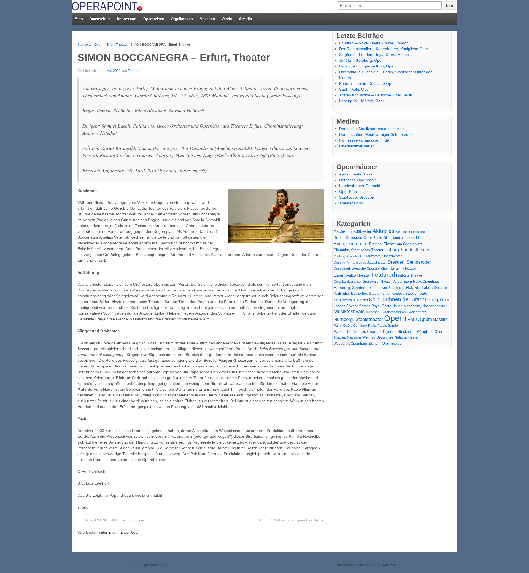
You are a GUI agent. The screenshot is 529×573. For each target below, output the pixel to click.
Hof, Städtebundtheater (426, 287)
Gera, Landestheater (347, 281)
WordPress (389, 565)
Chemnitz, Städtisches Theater (358, 250)
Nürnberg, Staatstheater (358, 319)
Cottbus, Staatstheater (349, 256)
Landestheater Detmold (359, 185)
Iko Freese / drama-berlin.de (364, 140)
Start (79, 19)
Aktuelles (383, 231)
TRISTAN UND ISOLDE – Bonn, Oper (114, 520)
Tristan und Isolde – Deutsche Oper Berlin (375, 95)
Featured (383, 274)
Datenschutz (100, 19)
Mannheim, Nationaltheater (425, 306)
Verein (227, 19)
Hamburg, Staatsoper (352, 287)
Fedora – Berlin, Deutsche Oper (367, 83)
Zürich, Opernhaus (385, 343)
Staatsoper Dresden (356, 197)
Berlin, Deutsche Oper (353, 237)
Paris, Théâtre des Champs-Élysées (365, 331)
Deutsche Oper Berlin (358, 180)
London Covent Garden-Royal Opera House (368, 306)
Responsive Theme (351, 565)
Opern (99, 45)
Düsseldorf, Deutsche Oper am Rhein (362, 269)
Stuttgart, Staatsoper (347, 337)
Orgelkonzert (182, 19)
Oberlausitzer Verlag (357, 146)
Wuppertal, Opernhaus (351, 343)
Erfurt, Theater (117, 45)
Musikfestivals (349, 311)
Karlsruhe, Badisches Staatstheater (362, 293)
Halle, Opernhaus (426, 281)
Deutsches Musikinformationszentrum (372, 128)
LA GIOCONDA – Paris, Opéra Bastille (287, 520)
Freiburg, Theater (409, 275)
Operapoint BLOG (154, 565)
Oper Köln (348, 191)
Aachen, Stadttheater (352, 231)
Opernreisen (153, 19)
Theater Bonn (351, 203)
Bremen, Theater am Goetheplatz (395, 244)
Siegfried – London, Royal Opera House (374, 54)
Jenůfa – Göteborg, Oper (361, 60)
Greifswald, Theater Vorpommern (387, 281)
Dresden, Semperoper (409, 262)
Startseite (84, 45)
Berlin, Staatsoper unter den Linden (400, 237)
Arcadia (245, 19)
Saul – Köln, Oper (354, 89)
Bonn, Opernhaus (351, 243)
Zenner (133, 71)
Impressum (126, 19)
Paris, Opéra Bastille (427, 319)
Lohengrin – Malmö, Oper (361, 101)
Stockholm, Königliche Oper (420, 331)
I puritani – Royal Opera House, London (374, 43)
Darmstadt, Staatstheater (383, 256)
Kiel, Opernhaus (344, 300)
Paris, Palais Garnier (383, 326)
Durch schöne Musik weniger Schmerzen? (376, 134)
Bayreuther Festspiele (410, 231)
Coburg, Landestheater (406, 249)
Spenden (207, 19)
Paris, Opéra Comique (350, 326)
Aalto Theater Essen (357, 174)
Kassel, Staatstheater (410, 293)
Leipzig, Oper (437, 299)
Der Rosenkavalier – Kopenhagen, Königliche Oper (383, 49)
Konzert (362, 300)
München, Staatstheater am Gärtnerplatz (396, 312)
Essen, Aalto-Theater (352, 275)
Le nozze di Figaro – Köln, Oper (367, 66)
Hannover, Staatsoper (388, 288)
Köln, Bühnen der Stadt (396, 299)
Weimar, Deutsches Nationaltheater (390, 337)
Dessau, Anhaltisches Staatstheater (360, 262)
